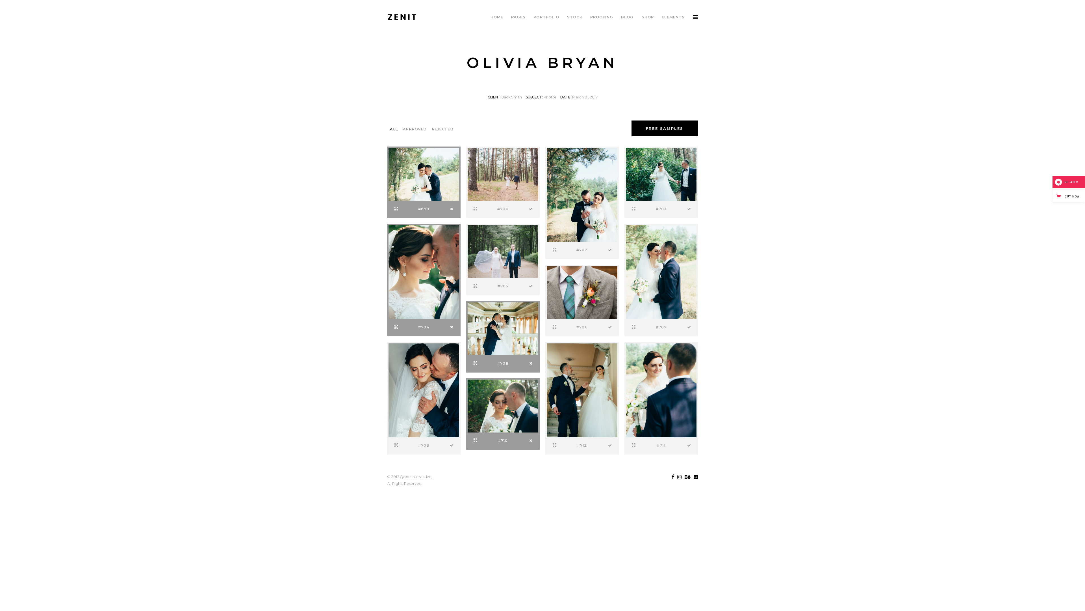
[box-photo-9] (503, 328)
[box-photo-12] (661, 390)
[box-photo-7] (582, 292)
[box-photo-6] (503, 251)
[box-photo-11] (503, 405)
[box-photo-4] (661, 173)
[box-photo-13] (582, 390)
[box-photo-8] (661, 271)
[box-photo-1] (424, 173)
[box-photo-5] (424, 271)
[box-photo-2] (503, 173)
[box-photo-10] (424, 390)
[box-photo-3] (582, 194)
